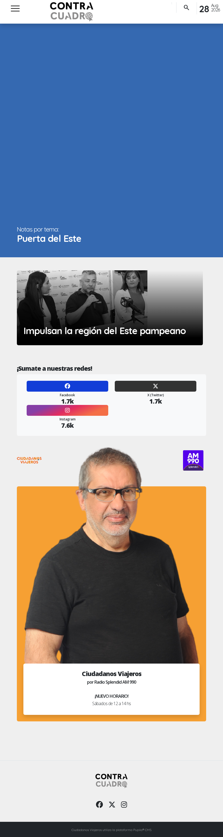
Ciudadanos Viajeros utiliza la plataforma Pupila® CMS (111, 830)
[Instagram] (67, 410)
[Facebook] (67, 386)
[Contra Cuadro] (71, 11)
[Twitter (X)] (155, 386)
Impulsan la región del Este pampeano (104, 331)
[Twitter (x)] (112, 804)
